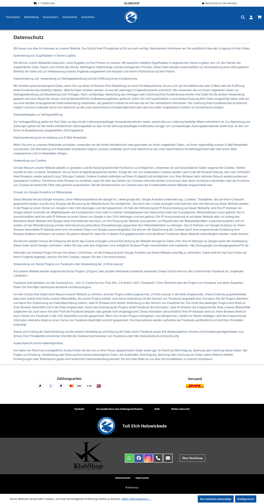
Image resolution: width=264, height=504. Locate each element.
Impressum (142, 477)
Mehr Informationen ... (136, 499)
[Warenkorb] (259, 17)
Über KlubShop (192, 458)
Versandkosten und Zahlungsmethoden (119, 408)
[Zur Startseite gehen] (132, 17)
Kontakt (79, 408)
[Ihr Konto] (251, 17)
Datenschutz (122, 477)
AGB (156, 408)
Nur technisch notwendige (215, 499)
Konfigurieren (245, 499)
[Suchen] (243, 17)
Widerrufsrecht (180, 408)
